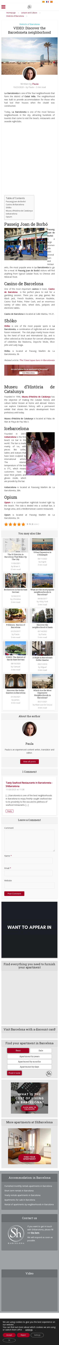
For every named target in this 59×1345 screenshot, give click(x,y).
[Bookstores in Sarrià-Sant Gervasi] (15, 580)
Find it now (14, 1073)
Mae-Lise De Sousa (43, 704)
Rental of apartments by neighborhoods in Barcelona (29, 1204)
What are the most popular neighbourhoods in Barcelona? (42, 592)
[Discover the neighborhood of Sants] (42, 615)
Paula (35, 83)
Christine (17, 599)
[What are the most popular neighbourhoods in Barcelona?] (42, 580)
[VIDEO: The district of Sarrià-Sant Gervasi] (15, 648)
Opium (9, 216)
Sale (41, 1050)
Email (7, 868)
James (16, 700)
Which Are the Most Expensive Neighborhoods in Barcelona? (42, 694)
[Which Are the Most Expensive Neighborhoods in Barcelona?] (42, 681)
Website (8, 880)
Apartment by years (29, 1056)
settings (29, 1329)
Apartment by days (29, 1066)
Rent (18, 1050)
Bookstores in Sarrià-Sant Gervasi (15, 590)
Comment (9, 828)
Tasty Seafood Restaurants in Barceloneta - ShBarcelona (29, 784)
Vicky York (43, 601)
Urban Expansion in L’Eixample (42, 553)
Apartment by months (29, 1061)
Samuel (17, 666)
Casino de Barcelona (15, 204)
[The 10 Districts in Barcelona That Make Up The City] (15, 545)
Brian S (17, 566)
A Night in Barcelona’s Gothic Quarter (42, 658)
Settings (37, 1335)
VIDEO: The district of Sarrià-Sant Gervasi (15, 658)
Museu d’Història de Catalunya (19, 210)
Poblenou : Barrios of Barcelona (15, 626)
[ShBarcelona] (29, 6)
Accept (9, 1335)
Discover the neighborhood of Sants (42, 626)
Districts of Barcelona (29, 24)
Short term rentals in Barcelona (19, 1190)
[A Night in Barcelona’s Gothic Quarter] (42, 648)
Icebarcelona (11, 213)
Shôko (9, 207)
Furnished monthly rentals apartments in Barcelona (28, 1186)
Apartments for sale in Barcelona (19, 1199)
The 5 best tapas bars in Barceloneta (37, 360)
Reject (23, 1335)
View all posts (29, 761)
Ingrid (43, 561)
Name (8, 855)
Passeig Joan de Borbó (16, 201)
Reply (9, 811)
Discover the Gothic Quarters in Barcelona (15, 691)
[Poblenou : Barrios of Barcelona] (15, 615)
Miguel (44, 667)
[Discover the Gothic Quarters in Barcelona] (15, 681)
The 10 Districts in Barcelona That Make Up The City (15, 557)
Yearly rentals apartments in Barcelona (22, 1195)
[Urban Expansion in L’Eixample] (42, 544)
